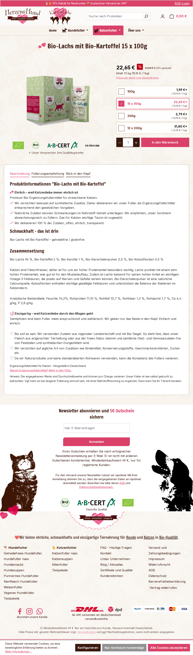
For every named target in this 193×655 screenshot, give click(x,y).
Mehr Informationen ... (18, 651)
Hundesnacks (13, 564)
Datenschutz (158, 576)
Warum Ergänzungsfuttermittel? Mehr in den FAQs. (40, 370)
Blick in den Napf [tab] (78, 173)
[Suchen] (146, 16)
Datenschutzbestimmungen (96, 487)
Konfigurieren (88, 648)
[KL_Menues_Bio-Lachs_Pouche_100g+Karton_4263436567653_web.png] (56, 98)
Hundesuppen (14, 570)
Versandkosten (86, 632)
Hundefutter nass (16, 559)
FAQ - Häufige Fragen (116, 548)
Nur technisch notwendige (124, 648)
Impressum (157, 559)
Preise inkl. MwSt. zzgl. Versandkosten (137, 77)
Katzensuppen (62, 559)
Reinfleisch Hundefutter (21, 581)
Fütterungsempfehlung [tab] (47, 173)
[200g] (121, 116)
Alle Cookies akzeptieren (169, 648)
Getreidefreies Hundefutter (23, 553)
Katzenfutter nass (64, 553)
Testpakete (11, 598)
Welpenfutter (13, 587)
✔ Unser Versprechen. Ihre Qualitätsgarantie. (56, 152)
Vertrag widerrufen (163, 588)
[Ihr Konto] (162, 16)
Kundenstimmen (111, 576)
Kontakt (105, 553)
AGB (122, 483)
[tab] (20, 173)
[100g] (121, 92)
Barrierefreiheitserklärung (167, 581)
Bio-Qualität (168, 537)
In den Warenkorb (165, 142)
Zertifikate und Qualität (116, 570)
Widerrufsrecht (159, 564)
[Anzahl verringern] (119, 142)
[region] (56, 98)
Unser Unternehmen (115, 559)
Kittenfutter (60, 564)
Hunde (131, 537)
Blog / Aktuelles (111, 564)
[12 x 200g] (121, 128)
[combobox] (114, 16)
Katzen (149, 537)
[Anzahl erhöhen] (136, 142)
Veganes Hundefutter (19, 593)
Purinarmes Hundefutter (21, 576)
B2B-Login (182, 3)
